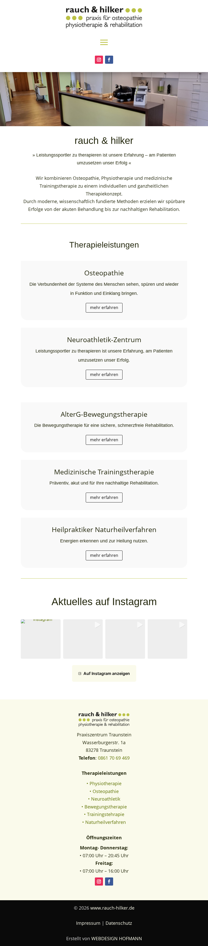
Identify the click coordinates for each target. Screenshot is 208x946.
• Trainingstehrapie (104, 814)
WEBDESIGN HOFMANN (116, 938)
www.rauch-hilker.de (112, 908)
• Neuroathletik (104, 799)
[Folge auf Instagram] (99, 60)
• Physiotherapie (104, 783)
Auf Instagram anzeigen (106, 673)
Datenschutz (119, 923)
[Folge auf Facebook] (109, 60)
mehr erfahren (104, 307)
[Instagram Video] (125, 639)
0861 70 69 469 (114, 758)
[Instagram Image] (41, 639)
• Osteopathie (104, 791)
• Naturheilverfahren (104, 822)
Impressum (88, 923)
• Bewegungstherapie (104, 807)
